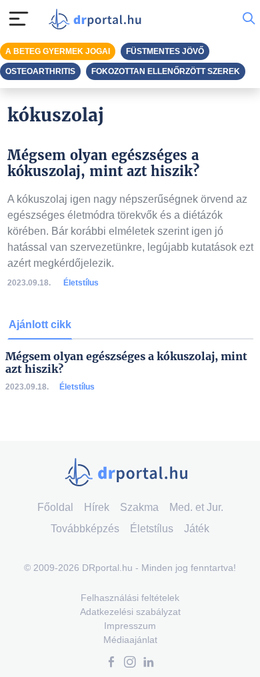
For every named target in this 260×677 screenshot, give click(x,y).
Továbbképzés (85, 528)
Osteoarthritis (40, 71)
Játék (196, 528)
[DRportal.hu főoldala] (98, 19)
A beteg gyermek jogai (57, 51)
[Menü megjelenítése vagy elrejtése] (18, 18)
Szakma (139, 507)
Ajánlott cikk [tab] (40, 324)
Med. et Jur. (196, 507)
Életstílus (81, 282)
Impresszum (130, 625)
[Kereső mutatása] (248, 19)
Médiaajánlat (130, 639)
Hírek (96, 507)
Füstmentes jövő (165, 51)
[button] (111, 663)
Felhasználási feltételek (130, 597)
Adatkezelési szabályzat (130, 611)
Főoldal (55, 507)
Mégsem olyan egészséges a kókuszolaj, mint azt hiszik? (126, 363)
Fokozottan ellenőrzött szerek (165, 71)
